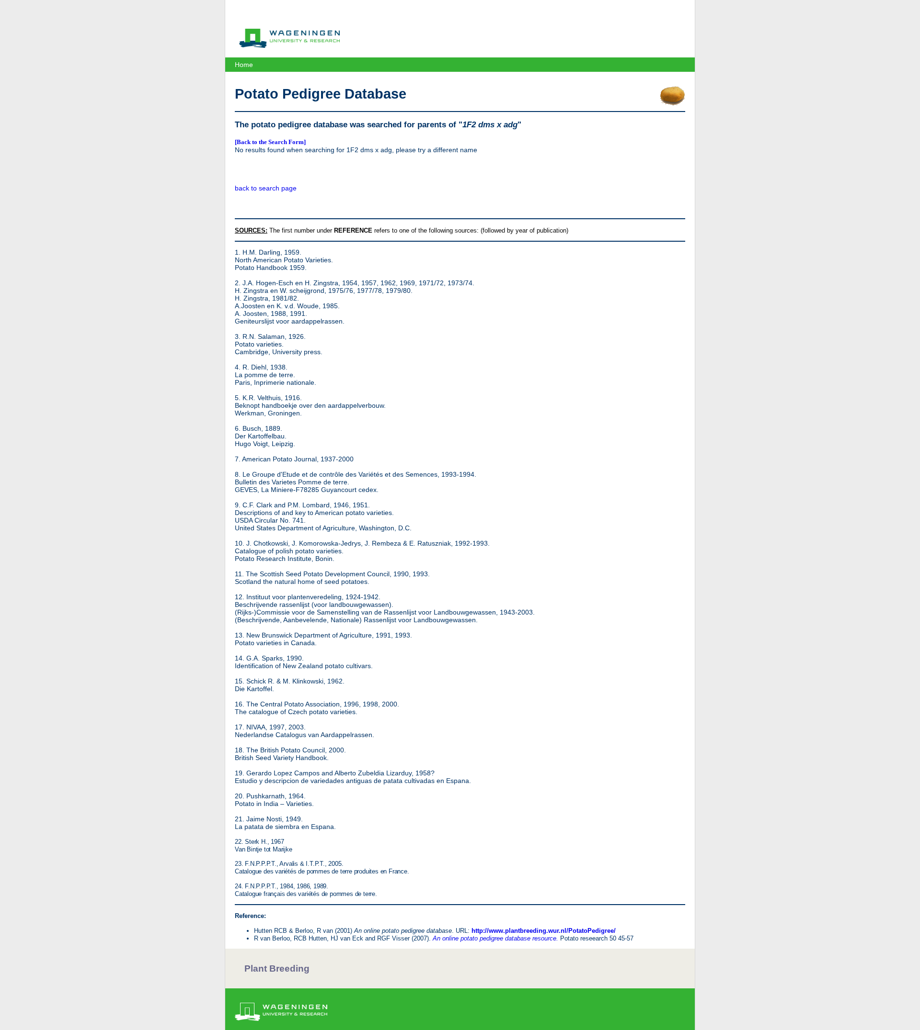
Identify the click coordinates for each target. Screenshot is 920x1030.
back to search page (266, 188)
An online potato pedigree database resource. (495, 938)
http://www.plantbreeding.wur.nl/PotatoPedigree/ (544, 930)
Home (244, 64)
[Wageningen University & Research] (289, 45)
